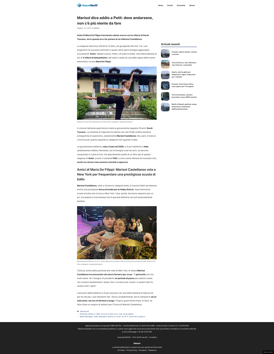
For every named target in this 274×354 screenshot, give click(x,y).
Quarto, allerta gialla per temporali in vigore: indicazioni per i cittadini (183, 74)
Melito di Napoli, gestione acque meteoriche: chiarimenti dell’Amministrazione (184, 106)
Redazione (153, 350)
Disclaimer (143, 350)
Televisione (84, 311)
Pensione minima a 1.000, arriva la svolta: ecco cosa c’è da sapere (106, 314)
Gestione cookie (268, 352)
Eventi (170, 5)
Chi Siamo (121, 350)
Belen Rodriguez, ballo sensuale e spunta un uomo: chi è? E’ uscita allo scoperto (112, 316)
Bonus (192, 5)
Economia (181, 5)
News (160, 5)
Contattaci (153, 337)
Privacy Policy (132, 350)
